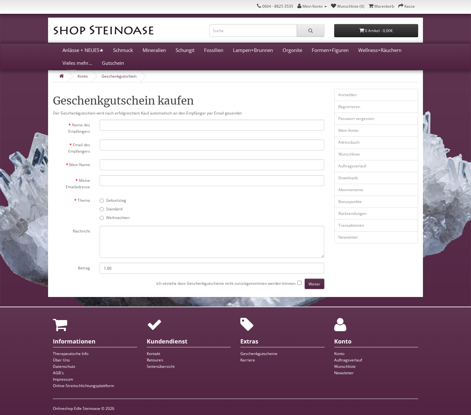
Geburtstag (116, 200)
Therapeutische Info (70, 353)
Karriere (247, 360)
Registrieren (349, 106)
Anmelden (347, 94)
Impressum (63, 379)
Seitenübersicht (161, 366)
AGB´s (58, 373)
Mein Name (79, 164)
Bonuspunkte (350, 201)
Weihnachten (117, 217)
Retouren (155, 360)
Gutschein (113, 63)
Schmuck (123, 50)
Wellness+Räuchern (379, 50)
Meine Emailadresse (78, 184)
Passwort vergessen (356, 118)
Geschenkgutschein (119, 76)
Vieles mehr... (77, 63)
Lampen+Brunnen (253, 50)
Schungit (185, 50)
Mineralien (154, 50)
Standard (114, 209)
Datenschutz (64, 366)
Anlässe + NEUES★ (82, 50)
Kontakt (153, 353)
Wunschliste (349, 154)
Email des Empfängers (79, 148)
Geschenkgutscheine (258, 353)
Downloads (348, 178)
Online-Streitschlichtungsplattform (83, 385)
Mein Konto (348, 130)
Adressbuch (348, 142)
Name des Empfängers (79, 128)
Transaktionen (351, 225)
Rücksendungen (352, 213)
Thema (84, 200)
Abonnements (350, 189)
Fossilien (213, 50)
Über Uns (61, 360)
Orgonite (292, 50)
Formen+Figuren (330, 50)
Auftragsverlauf (352, 166)
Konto (83, 76)
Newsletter (348, 237)
